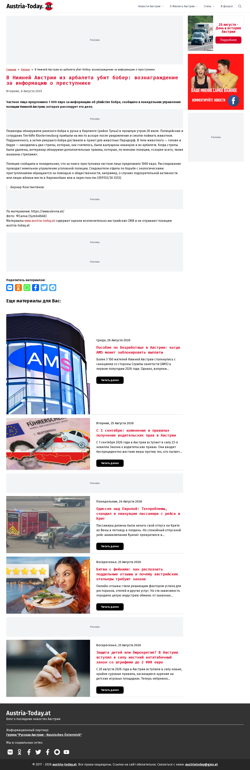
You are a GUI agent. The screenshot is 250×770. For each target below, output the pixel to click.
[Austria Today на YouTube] (66, 752)
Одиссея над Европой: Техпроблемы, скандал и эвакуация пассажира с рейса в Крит (61, 498)
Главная (11, 69)
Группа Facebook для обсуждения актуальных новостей (213, 58)
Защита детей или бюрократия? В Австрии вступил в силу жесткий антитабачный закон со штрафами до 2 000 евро (81, 641)
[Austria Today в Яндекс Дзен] (57, 752)
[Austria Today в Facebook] (29, 752)
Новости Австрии (149, 6)
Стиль (207, 6)
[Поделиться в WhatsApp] (26, 287)
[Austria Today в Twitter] (38, 752)
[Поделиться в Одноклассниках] (18, 287)
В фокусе (227, 6)
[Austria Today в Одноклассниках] (19, 752)
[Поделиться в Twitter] (44, 287)
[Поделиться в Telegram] (52, 287)
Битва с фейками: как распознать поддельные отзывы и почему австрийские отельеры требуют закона (74, 558)
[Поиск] (240, 6)
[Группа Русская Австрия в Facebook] (48, 752)
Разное (25, 69)
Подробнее (228, 40)
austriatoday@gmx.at (201, 764)
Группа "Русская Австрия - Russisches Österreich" (44, 735)
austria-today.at (64, 764)
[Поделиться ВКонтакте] (9, 287)
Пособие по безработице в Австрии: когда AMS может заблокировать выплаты (57, 309)
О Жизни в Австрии (182, 6)
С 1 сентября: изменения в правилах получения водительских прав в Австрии (56, 420)
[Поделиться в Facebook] (35, 287)
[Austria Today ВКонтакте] (10, 752)
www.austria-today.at (39, 221)
